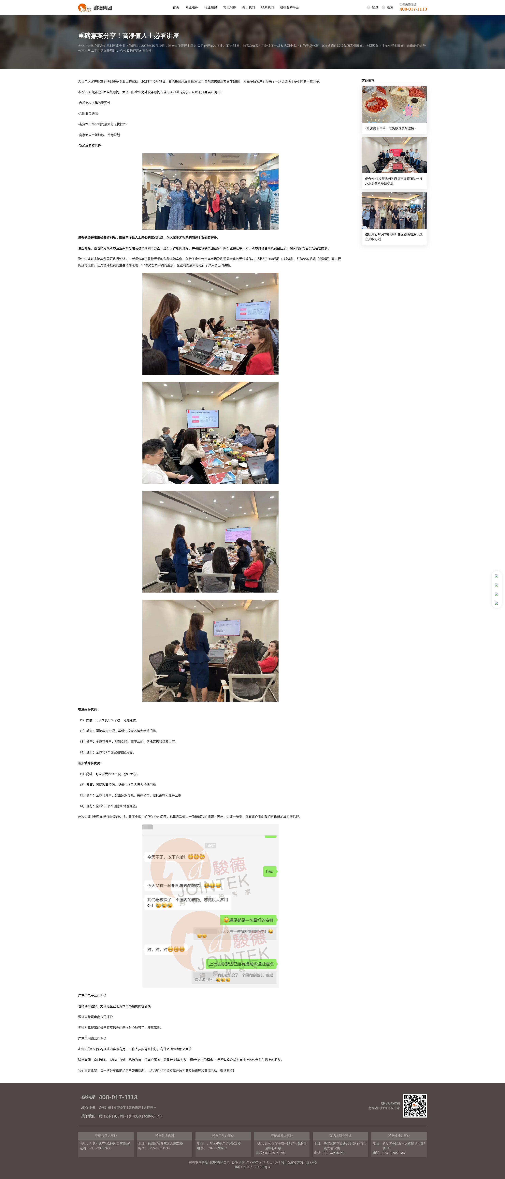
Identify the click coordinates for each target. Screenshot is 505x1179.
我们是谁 (105, 1116)
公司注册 (105, 1107)
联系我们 (267, 7)
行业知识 (210, 7)
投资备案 (120, 1107)
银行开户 (150, 1107)
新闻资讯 (135, 1116)
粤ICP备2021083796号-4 (252, 1167)
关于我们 (248, 7)
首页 (176, 7)
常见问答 (229, 7)
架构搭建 (135, 1107)
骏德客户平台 (289, 7)
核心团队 (120, 1116)
